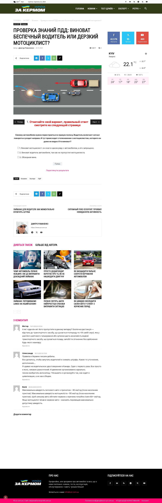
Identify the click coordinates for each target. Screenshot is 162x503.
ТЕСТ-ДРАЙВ (107, 8)
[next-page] (19, 311)
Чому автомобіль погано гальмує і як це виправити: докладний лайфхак (26, 274)
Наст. (95, 122)
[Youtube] (147, 2)
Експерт (32, 179)
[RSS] (134, 2)
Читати (128, 33)
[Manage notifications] (6, 497)
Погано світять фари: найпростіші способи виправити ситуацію (54, 304)
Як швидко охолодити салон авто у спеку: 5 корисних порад (85, 304)
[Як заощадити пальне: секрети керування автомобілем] (88, 259)
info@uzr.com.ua (72, 492)
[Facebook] (126, 2)
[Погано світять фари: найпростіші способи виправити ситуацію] (57, 289)
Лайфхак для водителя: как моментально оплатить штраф (33, 210)
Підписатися (142, 33)
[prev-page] (15, 311)
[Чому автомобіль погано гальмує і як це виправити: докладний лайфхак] (27, 259)
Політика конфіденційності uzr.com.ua (99, 501)
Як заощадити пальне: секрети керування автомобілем (85, 274)
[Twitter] (142, 2)
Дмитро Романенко (26, 48)
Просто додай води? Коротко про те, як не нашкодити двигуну (54, 274)
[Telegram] (138, 2)
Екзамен (35, 20)
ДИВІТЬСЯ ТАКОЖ (23, 244)
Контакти (145, 501)
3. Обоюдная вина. (28, 157)
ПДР (39, 179)
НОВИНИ (91, 8)
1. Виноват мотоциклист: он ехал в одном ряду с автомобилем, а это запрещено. (56, 148)
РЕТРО (136, 8)
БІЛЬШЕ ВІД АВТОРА (46, 244)
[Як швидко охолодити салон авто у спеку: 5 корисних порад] (88, 289)
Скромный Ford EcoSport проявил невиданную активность (85, 210)
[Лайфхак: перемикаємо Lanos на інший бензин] (27, 289)
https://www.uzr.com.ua (39, 227)
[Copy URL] (59, 58)
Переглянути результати (57, 170)
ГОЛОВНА (79, 8)
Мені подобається (113, 33)
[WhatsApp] (53, 58)
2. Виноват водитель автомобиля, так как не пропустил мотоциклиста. (52, 152)
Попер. (20, 122)
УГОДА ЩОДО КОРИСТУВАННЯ (127, 501)
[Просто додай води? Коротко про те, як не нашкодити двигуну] (57, 259)
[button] (146, 9)
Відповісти (26, 346)
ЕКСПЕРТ (122, 8)
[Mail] (130, 2)
